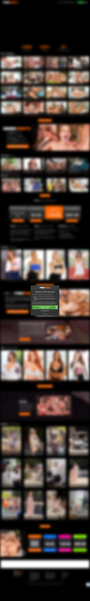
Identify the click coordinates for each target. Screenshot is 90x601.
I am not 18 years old (45, 310)
